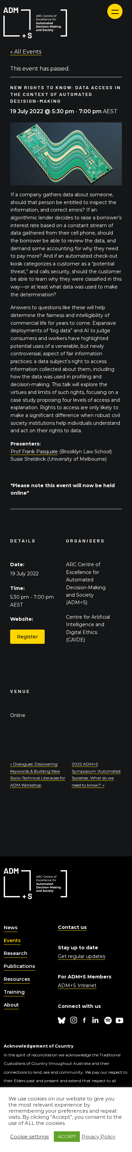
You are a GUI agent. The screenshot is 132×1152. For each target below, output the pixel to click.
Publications (19, 966)
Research (15, 953)
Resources (17, 979)
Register (27, 637)
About (11, 1005)
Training (14, 992)
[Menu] (115, 11)
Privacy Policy (98, 1137)
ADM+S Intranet (77, 985)
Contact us (72, 927)
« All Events (25, 51)
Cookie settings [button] (29, 1137)
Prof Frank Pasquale (34, 452)
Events (12, 940)
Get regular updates (81, 956)
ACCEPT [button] (67, 1136)
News (11, 928)
